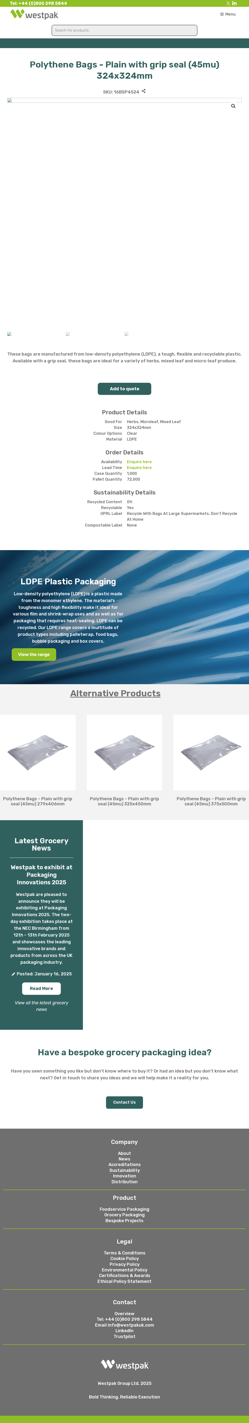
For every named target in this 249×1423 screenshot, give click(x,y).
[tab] (124, 693)
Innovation (124, 1176)
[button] (41, 988)
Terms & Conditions (124, 1253)
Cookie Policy (124, 1258)
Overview (124, 1313)
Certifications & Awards (124, 1275)
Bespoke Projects (124, 1220)
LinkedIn (124, 1330)
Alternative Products (115, 693)
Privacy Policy (125, 1264)
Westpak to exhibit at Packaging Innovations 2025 (41, 875)
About (124, 1153)
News (124, 1159)
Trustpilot (124, 1336)
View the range (34, 654)
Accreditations (124, 1164)
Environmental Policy (124, 1270)
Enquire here (139, 462)
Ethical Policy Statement (124, 1281)
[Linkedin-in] (234, 3)
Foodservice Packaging (124, 1209)
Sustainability (124, 1170)
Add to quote (124, 389)
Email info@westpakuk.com (124, 1325)
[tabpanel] (124, 758)
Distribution (125, 1181)
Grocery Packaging (124, 1215)
